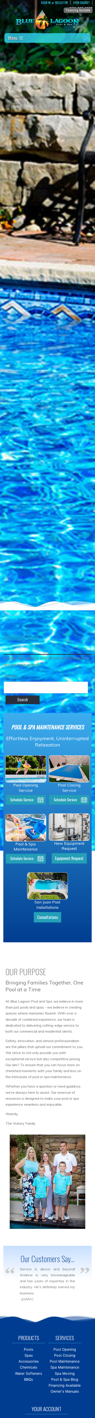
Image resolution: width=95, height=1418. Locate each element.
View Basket (81, 2)
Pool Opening (64, 1349)
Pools (28, 1349)
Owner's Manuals (65, 1391)
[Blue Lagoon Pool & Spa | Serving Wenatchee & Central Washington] (47, 19)
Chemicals (28, 1367)
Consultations (47, 917)
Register (61, 2)
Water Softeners (28, 1373)
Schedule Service (21, 799)
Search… (11, 675)
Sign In (46, 2)
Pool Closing (64, 1355)
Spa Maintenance (64, 1367)
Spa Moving (65, 1373)
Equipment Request (69, 858)
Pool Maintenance (65, 1361)
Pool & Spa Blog (64, 1379)
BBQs (28, 1379)
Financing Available (78, 10)
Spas (29, 1355)
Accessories (29, 1361)
